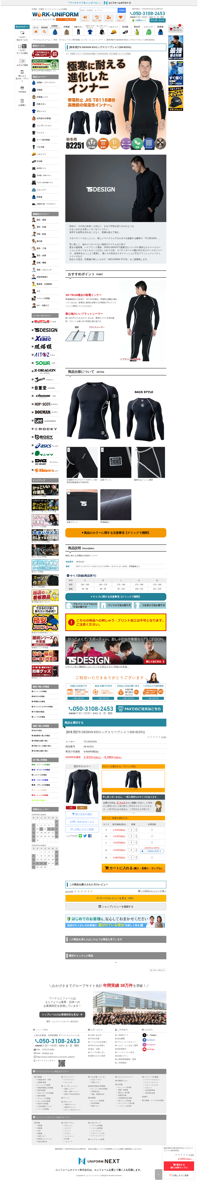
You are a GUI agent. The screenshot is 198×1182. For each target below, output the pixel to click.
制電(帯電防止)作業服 (45, 1088)
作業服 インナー (75, 54)
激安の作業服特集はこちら (43, 633)
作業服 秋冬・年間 (44, 1080)
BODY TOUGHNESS (72, 1094)
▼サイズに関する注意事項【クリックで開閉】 (115, 596)
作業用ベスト (122, 1081)
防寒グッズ (38, 678)
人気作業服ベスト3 (44, 1106)
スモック (148, 1088)
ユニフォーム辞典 (97, 1139)
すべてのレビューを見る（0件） (117, 898)
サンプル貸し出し (97, 1052)
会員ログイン (122, 1056)
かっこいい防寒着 (97, 1101)
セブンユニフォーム (98, 1135)
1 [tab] (115, 962)
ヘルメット (68, 1142)
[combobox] (99, 10)
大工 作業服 (113, 54)
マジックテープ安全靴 (126, 1103)
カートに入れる (135, 868)
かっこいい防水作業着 (99, 1089)
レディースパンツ (151, 1082)
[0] (175, 35)
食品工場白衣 (42, 1142)
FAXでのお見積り (97, 1045)
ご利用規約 (122, 1063)
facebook (151, 1040)
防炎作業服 (38, 663)
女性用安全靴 (150, 1093)
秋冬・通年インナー (71, 1091)
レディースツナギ (151, 1085)
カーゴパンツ (69, 1080)
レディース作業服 (40, 527)
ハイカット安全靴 (124, 1106)
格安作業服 (38, 730)
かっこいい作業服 (124, 54)
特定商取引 (122, 1049)
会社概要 (121, 1038)
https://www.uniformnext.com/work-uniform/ (55, 1057)
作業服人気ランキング (42, 602)
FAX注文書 (94, 1038)
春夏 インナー (69, 1089)
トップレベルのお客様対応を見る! (61, 1014)
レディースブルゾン (152, 1080)
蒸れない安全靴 (124, 1093)
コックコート (69, 1136)
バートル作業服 (43, 1109)
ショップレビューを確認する (117, 906)
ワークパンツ (68, 1077)
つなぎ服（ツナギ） (98, 1077)
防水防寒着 (95, 1103)
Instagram (151, 1044)
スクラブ (67, 1128)
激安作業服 (41, 1096)
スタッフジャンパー (125, 1077)
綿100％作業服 (42, 1104)
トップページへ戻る (125, 1052)
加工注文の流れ (83, 814)
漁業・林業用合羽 (97, 1094)
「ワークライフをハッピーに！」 (85, 3)
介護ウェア (41, 1136)
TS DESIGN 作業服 (89, 54)
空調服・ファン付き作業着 (154, 1100)
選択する (179, 1166)
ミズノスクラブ (96, 1131)
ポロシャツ (67, 1102)
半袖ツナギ (95, 1082)
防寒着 (93, 1098)
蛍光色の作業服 (39, 800)
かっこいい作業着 (43, 1085)
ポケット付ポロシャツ (72, 1110)
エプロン (67, 1133)
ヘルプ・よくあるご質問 (127, 1045)
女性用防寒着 (150, 1090)
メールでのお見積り (98, 1042)
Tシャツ (66, 1098)
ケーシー (67, 1131)
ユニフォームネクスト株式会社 (65, 1021)
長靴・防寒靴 (123, 1090)
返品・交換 (95, 1049)
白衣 (39, 1131)
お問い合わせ (158, 20)
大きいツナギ (96, 1080)
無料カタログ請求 (97, 1056)
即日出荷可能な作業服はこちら (45, 71)
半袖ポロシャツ (70, 1104)
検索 (121, 10)
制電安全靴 (122, 1095)
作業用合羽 (95, 1091)
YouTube (150, 1049)
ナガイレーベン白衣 (98, 1133)
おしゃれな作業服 (40, 557)
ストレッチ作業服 (43, 1098)
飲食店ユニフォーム (44, 1139)
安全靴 (120, 1084)
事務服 (39, 1133)
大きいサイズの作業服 (42, 542)
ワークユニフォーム (61, 998)
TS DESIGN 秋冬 (102, 54)
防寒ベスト (95, 1106)
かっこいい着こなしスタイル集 (45, 512)
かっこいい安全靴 (124, 1087)
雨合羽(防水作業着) (97, 1086)
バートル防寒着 (97, 1128)
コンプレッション (70, 1086)
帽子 (146, 1097)
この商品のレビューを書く (153, 891)
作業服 (39, 1077)
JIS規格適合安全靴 (125, 1098)
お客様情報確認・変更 (126, 1059)
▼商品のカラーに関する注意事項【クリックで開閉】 (116, 532)
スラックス (68, 1082)
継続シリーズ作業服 (41, 648)
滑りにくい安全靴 (124, 1101)
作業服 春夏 (41, 1082)
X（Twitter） (152, 1035)
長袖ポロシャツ (70, 1107)
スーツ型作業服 (39, 587)
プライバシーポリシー (126, 1042)
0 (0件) (163, 737)
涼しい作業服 (38, 572)
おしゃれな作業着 (43, 1101)
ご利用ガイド (122, 1035)
